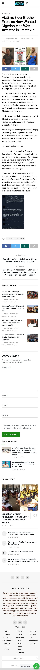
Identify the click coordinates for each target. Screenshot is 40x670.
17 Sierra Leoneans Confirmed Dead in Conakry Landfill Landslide (13, 337)
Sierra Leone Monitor (11, 299)
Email (4, 405)
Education (7, 637)
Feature (7, 643)
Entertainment (7, 640)
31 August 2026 (8, 302)
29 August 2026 (8, 330)
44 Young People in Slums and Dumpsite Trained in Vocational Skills (13, 308)
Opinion (20, 649)
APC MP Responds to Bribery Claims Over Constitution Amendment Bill (12, 322)
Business (7, 634)
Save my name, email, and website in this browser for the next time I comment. (20, 426)
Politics (33, 631)
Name (5, 395)
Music (20, 643)
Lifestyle (20, 631)
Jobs (7, 649)
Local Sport (20, 637)
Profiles (33, 634)
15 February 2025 (18, 457)
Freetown (11, 239)
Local (20, 634)
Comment (6, 367)
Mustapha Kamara (10, 38)
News (9, 13)
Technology (33, 640)
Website (5, 415)
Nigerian (20, 239)
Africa (7, 631)
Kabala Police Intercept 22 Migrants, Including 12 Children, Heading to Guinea (13, 294)
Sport (33, 637)
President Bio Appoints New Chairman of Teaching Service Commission (24, 464)
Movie (20, 640)
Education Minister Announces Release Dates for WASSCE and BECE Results (15, 518)
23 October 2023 (27, 38)
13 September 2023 (19, 469)
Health (7, 646)
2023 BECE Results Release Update (20, 552)
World (33, 643)
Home (4, 13)
